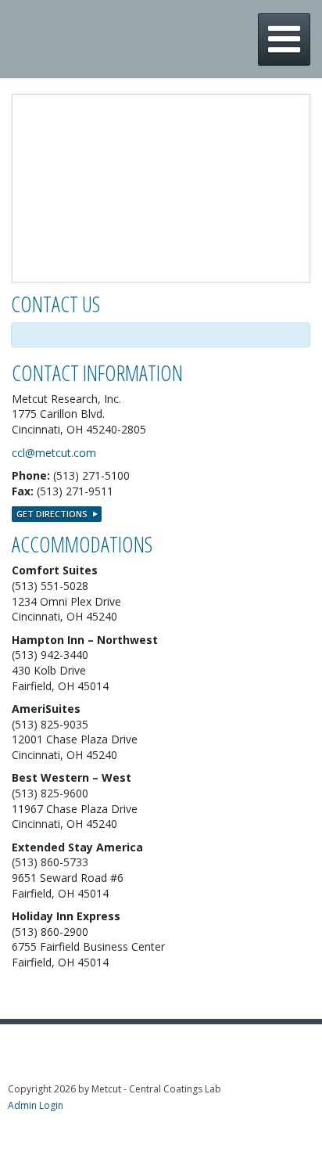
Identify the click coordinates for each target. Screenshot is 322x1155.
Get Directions (52, 514)
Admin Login (35, 1105)
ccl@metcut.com (54, 452)
